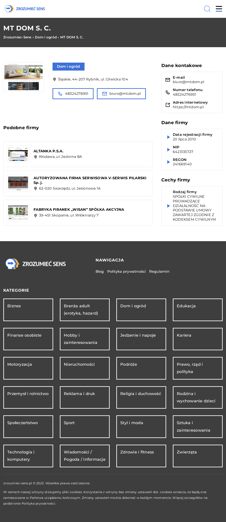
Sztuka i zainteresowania (193, 426)
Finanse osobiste (24, 335)
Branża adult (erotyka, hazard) (81, 310)
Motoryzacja (19, 364)
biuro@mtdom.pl (125, 93)
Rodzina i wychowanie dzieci (196, 397)
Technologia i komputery (20, 456)
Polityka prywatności (126, 271)
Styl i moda (131, 422)
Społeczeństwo (22, 422)
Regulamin (159, 271)
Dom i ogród (68, 66)
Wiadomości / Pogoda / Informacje (84, 456)
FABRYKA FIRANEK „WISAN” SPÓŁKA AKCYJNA (79, 209)
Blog (100, 271)
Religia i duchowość (140, 393)
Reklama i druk (79, 393)
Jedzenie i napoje (138, 335)
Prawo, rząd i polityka (190, 368)
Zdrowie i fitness (137, 452)
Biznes (14, 306)
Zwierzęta (187, 452)
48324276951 (77, 93)
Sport (69, 422)
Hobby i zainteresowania (80, 339)
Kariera (184, 335)
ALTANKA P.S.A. (49, 151)
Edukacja (186, 306)
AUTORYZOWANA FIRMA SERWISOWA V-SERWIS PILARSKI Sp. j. (90, 180)
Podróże (128, 364)
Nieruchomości (79, 364)
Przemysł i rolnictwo (28, 393)
